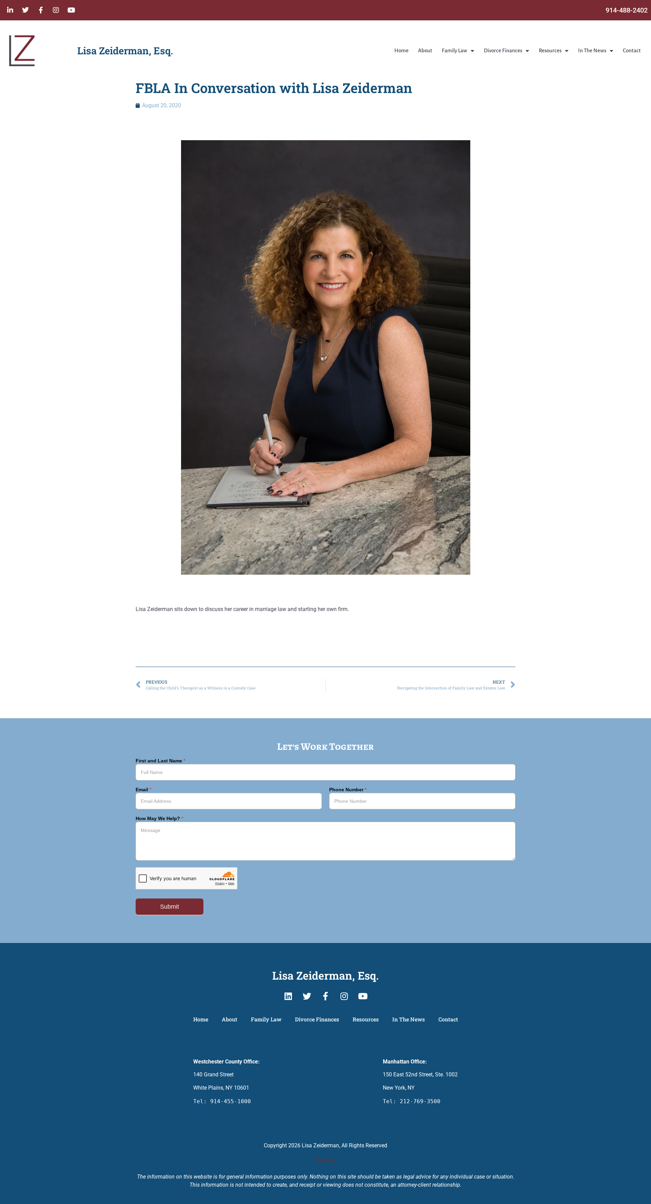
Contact (632, 50)
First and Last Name (160, 760)
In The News (592, 50)
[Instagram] (56, 10)
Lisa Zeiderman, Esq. (125, 50)
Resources (550, 50)
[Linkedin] (288, 996)
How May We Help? (159, 818)
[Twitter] (25, 10)
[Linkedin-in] (10, 10)
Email (143, 789)
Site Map (325, 1160)
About (425, 50)
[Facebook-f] (40, 10)
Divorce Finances (503, 50)
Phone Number (348, 789)
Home (401, 50)
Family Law (454, 50)
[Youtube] (71, 10)
